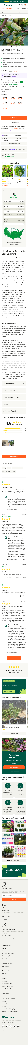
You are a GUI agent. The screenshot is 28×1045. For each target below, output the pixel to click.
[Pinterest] (18, 1026)
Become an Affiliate (7, 963)
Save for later (15, 122)
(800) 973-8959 (9, 156)
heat (14, 471)
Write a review (14, 456)
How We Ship (5, 981)
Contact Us (4, 919)
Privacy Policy (5, 996)
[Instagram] (3, 1026)
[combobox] (14, 476)
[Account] (22, 5)
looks (9, 468)
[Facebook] (10, 1026)
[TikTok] (6, 1026)
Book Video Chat (14, 767)
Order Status (5, 973)
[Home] (8, 5)
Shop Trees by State (7, 955)
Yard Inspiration (5, 966)
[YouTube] (14, 1026)
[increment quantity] (25, 113)
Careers (4, 950)
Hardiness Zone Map (7, 983)
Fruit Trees (16, 8)
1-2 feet (12, 98)
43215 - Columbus (13, 84)
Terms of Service (6, 1003)
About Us (4, 948)
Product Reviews (6, 961)
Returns (4, 1001)
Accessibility (5, 1006)
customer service (6, 471)
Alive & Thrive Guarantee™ (8, 998)
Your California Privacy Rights (9, 1009)
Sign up (14, 899)
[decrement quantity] (3, 113)
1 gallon (5, 98)
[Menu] (3, 5)
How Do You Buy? (8, 691)
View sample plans (20, 149)
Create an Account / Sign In (9, 938)
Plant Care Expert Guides (8, 953)
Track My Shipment (6, 935)
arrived (21, 468)
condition (14, 468)
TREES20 (8, 130)
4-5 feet (12, 102)
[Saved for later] (26, 19)
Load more (14, 658)
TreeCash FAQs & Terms (8, 986)
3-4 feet (5, 102)
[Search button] (19, 5)
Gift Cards (4, 958)
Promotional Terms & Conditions (10, 1011)
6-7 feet (5, 107)
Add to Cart (15, 117)
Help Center (5, 978)
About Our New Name (7, 988)
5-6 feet (20, 102)
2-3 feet (20, 98)
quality (4, 468)
